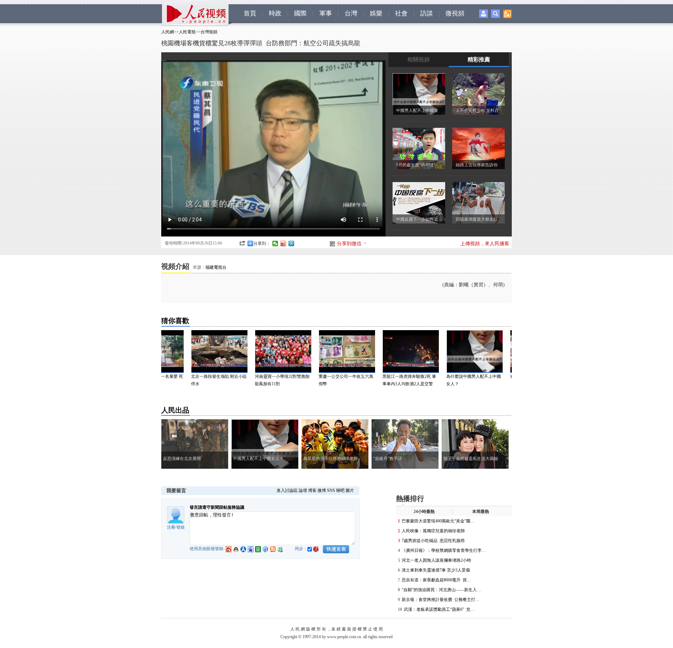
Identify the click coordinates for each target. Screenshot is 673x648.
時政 (275, 13)
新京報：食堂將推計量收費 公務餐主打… (441, 599)
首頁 (250, 13)
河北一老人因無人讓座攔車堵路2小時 (436, 560)
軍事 (325, 13)
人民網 (167, 31)
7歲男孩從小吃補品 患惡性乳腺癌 (433, 540)
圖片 (350, 490)
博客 (312, 490)
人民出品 (175, 410)
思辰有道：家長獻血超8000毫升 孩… (436, 579)
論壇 (303, 490)
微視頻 (455, 13)
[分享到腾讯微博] (291, 243)
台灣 (351, 13)
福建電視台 (216, 267)
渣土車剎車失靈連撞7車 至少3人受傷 (436, 570)
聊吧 (340, 490)
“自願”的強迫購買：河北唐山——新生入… (441, 589)
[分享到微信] (275, 243)
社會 (401, 13)
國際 (300, 13)
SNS (331, 490)
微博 (322, 490)
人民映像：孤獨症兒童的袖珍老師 (433, 530)
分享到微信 (349, 243)
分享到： (261, 243)
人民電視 (187, 31)
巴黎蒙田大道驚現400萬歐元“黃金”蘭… (438, 521)
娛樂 (376, 13)
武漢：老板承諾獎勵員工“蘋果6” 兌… (439, 609)
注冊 (171, 527)
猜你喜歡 (175, 321)
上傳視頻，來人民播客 (484, 243)
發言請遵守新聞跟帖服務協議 (217, 507)
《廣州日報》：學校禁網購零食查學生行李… (444, 550)
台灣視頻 (208, 31)
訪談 (426, 13)
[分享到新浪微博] (283, 243)
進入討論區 (287, 490)
